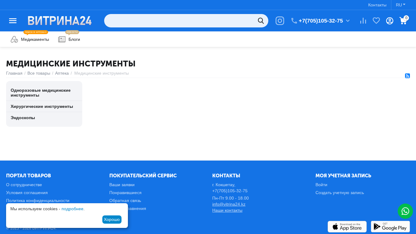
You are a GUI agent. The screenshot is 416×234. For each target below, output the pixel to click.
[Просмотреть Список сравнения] (363, 20)
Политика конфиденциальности (37, 200)
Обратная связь (125, 200)
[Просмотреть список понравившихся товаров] (376, 20)
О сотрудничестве (24, 184)
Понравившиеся (125, 192)
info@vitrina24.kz (228, 204)
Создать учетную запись (340, 192)
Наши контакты (227, 210)
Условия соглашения (27, 192)
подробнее (72, 208)
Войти (321, 184)
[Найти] (261, 20)
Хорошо (112, 219)
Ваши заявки (122, 184)
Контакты (377, 4)
